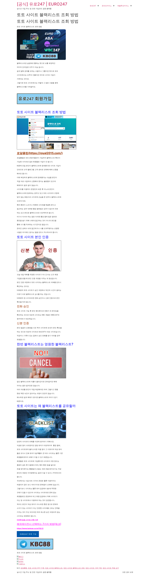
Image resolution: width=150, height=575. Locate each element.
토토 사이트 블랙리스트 (54, 568)
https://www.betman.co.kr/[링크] (30, 528)
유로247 (93, 6)
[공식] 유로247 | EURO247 (42, 4)
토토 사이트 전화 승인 (111, 568)
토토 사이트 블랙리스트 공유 (74, 568)
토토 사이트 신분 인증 (94, 568)
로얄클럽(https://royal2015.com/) (40, 153)
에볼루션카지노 (123, 6)
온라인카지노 (107, 6)
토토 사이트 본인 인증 (36, 568)
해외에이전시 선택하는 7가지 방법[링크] (39, 524)
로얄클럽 (24, 568)
